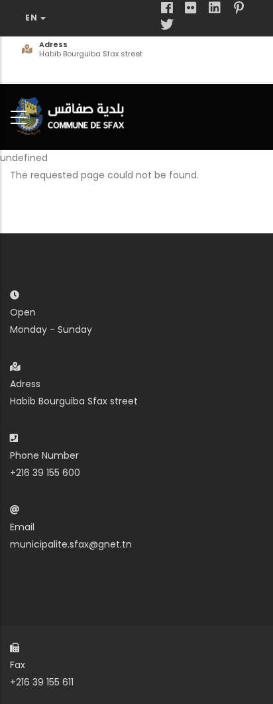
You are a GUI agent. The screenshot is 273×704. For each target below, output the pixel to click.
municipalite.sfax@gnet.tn (71, 544)
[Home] (73, 114)
